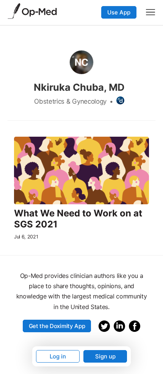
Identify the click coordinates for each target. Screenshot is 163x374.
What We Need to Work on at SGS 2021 (78, 219)
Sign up (105, 356)
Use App (118, 12)
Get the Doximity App (57, 326)
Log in (58, 356)
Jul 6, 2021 (26, 237)
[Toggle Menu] (150, 12)
